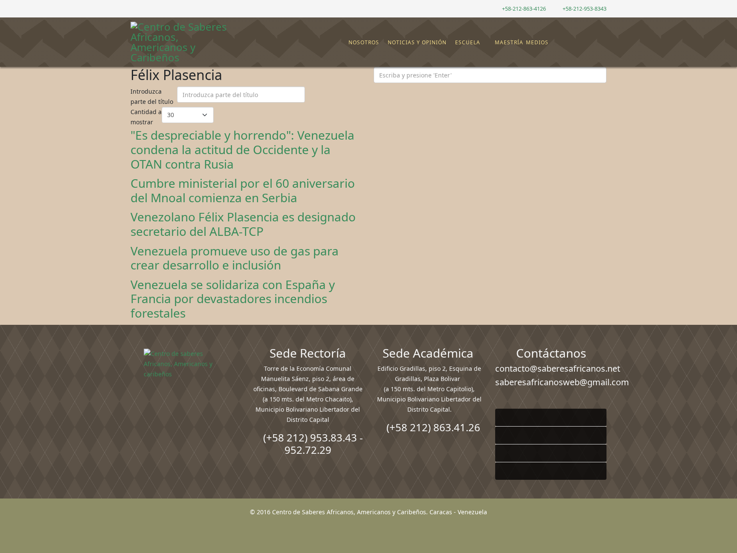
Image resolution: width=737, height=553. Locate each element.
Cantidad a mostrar (146, 117)
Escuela (467, 42)
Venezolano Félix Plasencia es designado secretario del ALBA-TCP (243, 224)
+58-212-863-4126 (524, 8)
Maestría (508, 42)
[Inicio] (343, 42)
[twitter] (144, 8)
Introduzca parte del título (153, 96)
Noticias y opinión (417, 42)
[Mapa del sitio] (572, 42)
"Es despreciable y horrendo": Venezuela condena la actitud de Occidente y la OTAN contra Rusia (242, 149)
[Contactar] (578, 42)
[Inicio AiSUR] (186, 409)
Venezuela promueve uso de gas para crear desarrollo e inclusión (235, 258)
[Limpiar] (328, 96)
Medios (537, 42)
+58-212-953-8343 (584, 8)
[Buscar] (585, 42)
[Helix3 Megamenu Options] (600, 38)
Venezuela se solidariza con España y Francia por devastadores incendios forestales (233, 298)
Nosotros (363, 42)
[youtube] (155, 8)
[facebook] (133, 8)
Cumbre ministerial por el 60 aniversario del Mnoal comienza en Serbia (243, 190)
